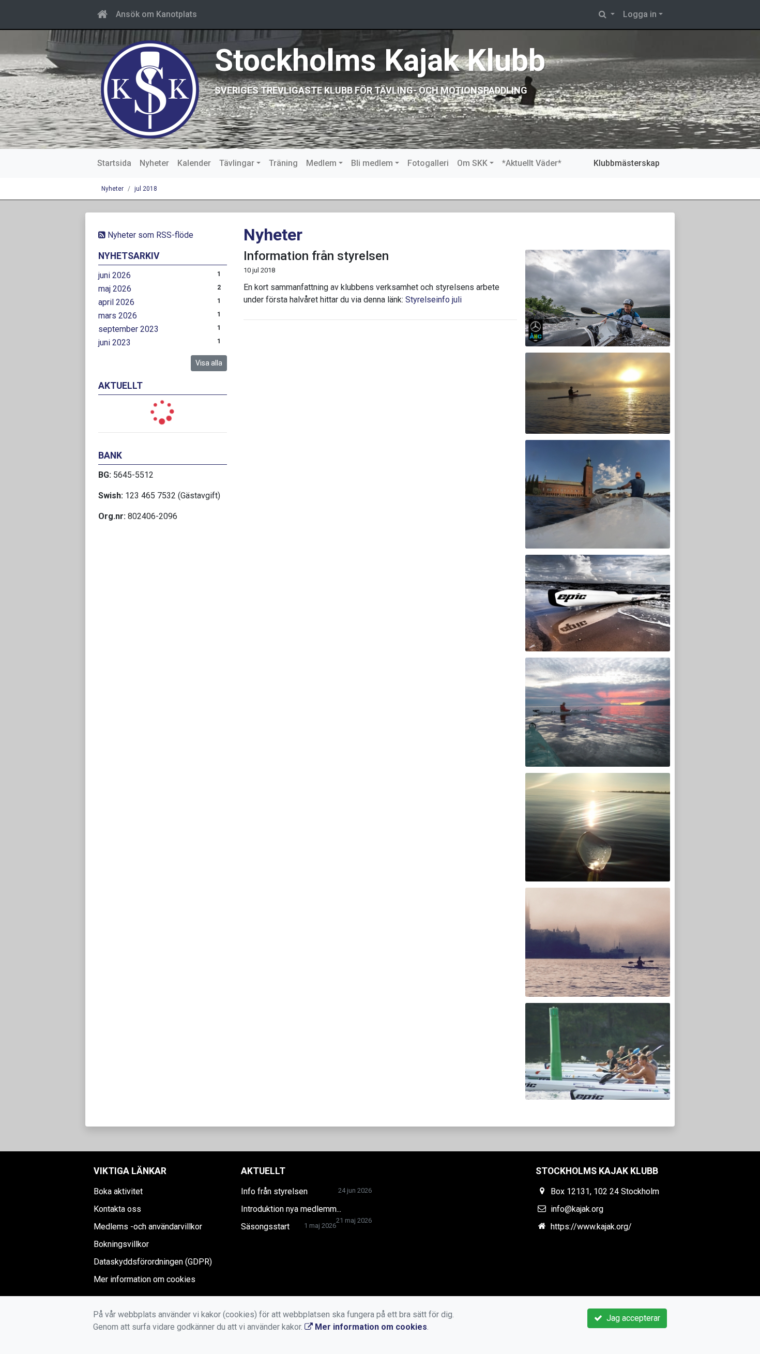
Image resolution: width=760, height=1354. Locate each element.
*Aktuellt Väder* (531, 163)
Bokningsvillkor (121, 1244)
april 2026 (116, 302)
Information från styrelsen (316, 256)
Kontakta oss (117, 1209)
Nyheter (154, 163)
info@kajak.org (577, 1209)
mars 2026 (117, 316)
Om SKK (472, 163)
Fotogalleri (428, 163)
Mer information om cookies (144, 1279)
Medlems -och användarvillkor (148, 1226)
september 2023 (128, 329)
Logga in (640, 14)
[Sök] (607, 14)
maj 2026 (114, 289)
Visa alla (208, 363)
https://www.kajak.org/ (591, 1226)
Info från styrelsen (274, 1191)
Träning (283, 163)
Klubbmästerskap (627, 163)
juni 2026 (114, 275)
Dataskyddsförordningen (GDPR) (153, 1262)
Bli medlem (372, 163)
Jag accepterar (631, 1318)
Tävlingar (236, 163)
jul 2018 (145, 188)
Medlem (321, 163)
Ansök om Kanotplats (156, 14)
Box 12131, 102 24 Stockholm (605, 1191)
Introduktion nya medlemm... (291, 1209)
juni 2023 (114, 342)
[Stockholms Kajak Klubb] (150, 89)
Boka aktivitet (118, 1191)
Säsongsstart (265, 1226)
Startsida (114, 163)
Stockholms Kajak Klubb (380, 60)
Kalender (194, 163)
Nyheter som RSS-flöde (149, 235)
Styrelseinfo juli (433, 300)
